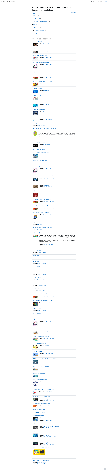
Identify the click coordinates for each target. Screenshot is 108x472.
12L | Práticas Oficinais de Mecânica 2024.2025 (42, 222)
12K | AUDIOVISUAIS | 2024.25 (39, 149)
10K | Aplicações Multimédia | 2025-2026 (41, 55)
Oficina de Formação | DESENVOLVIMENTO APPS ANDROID (44, 128)
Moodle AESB (4, 1)
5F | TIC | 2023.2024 (37, 266)
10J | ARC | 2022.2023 (37, 423)
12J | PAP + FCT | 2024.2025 (38, 232)
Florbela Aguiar (46, 43)
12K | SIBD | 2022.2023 (37, 431)
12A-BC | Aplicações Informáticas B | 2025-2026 (42, 81)
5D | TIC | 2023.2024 (37, 272)
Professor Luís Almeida (41, 252)
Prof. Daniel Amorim (47, 144)
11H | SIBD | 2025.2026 (37, 88)
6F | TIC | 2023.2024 (37, 250)
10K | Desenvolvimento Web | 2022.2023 (41, 447)
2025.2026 (35, 13)
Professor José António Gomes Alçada (51, 426)
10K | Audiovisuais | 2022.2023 (39, 439)
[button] (97, 1)
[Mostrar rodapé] (105, 469)
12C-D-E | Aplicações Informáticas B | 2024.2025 (42, 205)
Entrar (106, 1)
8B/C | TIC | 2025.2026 (37, 41)
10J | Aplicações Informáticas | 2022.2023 (41, 415)
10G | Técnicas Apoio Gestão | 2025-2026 (41, 62)
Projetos (36, 33)
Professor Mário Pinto (47, 104)
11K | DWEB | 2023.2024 (37, 351)
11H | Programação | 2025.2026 (39, 109)
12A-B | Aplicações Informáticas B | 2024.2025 (42, 199)
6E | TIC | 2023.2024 (37, 255)
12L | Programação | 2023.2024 (39, 409)
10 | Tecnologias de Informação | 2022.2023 (41, 403)
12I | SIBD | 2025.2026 (37, 102)
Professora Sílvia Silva (47, 419)
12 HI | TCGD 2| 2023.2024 (38, 328)
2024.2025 (35, 15)
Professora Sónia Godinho (48, 57)
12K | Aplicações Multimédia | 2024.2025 (41, 212)
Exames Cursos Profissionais (39, 35)
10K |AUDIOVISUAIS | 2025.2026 (39, 48)
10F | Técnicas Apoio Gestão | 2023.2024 (41, 319)
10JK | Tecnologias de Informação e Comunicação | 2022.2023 (45, 358)
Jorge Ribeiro (40, 162)
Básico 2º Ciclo (37, 18)
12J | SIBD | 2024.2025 (37, 191)
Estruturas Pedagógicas (39, 32)
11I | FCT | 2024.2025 (37, 123)
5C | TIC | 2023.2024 (37, 277)
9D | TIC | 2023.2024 (37, 283)
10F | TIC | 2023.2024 (37, 308)
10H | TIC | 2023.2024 (37, 313)
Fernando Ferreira (46, 245)
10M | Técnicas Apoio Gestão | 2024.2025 (41, 166)
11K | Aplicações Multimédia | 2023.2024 (41, 336)
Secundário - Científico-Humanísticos (41, 21)
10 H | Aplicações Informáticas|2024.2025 (41, 152)
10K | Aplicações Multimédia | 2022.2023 (41, 366)
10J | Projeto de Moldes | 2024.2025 (40, 160)
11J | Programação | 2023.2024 (39, 412)
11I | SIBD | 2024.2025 (37, 183)
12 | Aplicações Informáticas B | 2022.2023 (41, 396)
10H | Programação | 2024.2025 (39, 142)
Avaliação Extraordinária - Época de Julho (41, 460)
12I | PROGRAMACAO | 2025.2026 (39, 117)
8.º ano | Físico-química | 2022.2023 (40, 379)
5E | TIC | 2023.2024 (37, 261)
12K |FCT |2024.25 (36, 72)
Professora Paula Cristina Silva (49, 436)
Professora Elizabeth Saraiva (49, 381)
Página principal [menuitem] (12, 1)
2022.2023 (35, 24)
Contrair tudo (73, 12)
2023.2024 (35, 16)
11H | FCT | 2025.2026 (37, 95)
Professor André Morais (48, 111)
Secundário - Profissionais (39, 22)
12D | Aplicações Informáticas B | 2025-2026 (41, 75)
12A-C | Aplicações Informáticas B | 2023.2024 (42, 293)
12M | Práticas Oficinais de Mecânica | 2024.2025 (42, 227)
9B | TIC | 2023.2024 (37, 288)
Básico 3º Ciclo (37, 19)
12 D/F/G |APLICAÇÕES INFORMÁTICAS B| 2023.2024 (43, 300)
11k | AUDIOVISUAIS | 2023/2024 (39, 343)
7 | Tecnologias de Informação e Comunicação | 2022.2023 (44, 389)
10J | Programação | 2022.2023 (39, 373)
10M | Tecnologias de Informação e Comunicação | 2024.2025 (45, 175)
